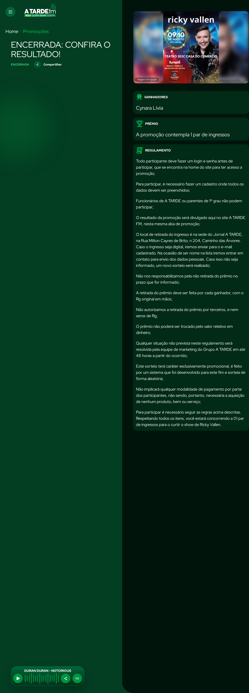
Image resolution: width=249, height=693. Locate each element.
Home (11, 31)
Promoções (36, 31)
